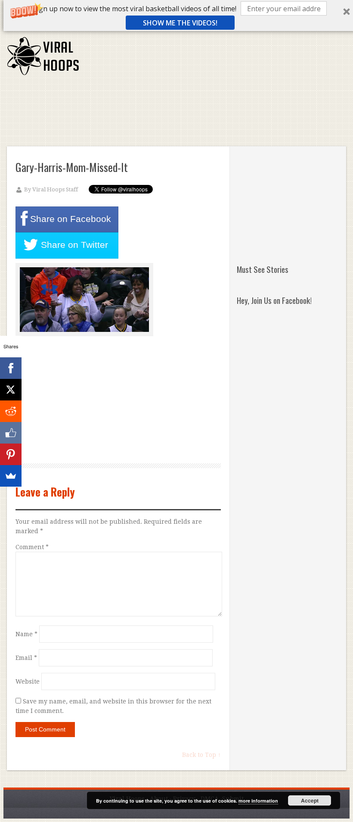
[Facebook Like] (11, 433)
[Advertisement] (189, 106)
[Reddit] (11, 411)
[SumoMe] (11, 476)
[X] (11, 389)
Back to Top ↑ (201, 754)
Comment (32, 547)
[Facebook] (11, 368)
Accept (310, 800)
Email (26, 657)
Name (26, 634)
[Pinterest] (11, 454)
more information (258, 800)
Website (27, 681)
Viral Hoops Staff (55, 189)
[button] (134, 8)
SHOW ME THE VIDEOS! (180, 23)
